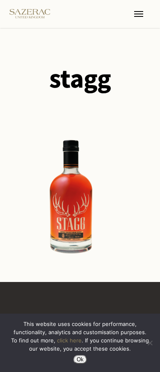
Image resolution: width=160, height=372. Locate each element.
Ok (80, 359)
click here (69, 340)
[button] (139, 13)
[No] (150, 343)
